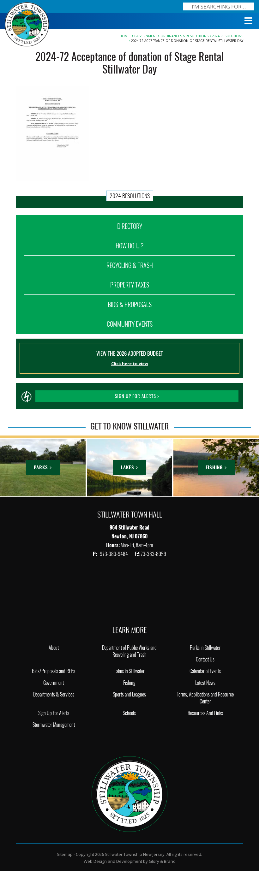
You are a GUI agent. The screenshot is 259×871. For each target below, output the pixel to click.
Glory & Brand (162, 861)
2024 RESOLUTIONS (227, 36)
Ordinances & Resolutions (184, 36)
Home (124, 36)
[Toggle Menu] (248, 21)
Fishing (129, 682)
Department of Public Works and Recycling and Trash (129, 651)
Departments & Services (53, 694)
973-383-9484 (114, 554)
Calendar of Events (205, 671)
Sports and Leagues (129, 694)
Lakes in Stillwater (129, 671)
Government (145, 36)
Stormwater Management (54, 724)
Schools (129, 713)
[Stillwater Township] (129, 793)
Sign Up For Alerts (53, 713)
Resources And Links (205, 713)
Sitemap (65, 854)
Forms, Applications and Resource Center (205, 698)
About (54, 647)
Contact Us (205, 659)
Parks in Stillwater (205, 647)
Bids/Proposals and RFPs (53, 671)
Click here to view (129, 363)
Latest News (205, 682)
